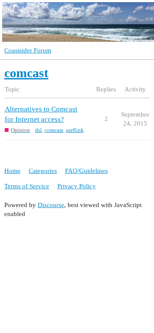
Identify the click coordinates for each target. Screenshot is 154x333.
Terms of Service (26, 186)
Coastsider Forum (27, 50)
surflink (75, 130)
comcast (53, 130)
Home (12, 170)
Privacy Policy (76, 186)
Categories (43, 170)
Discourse (51, 205)
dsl (38, 130)
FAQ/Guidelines (86, 170)
